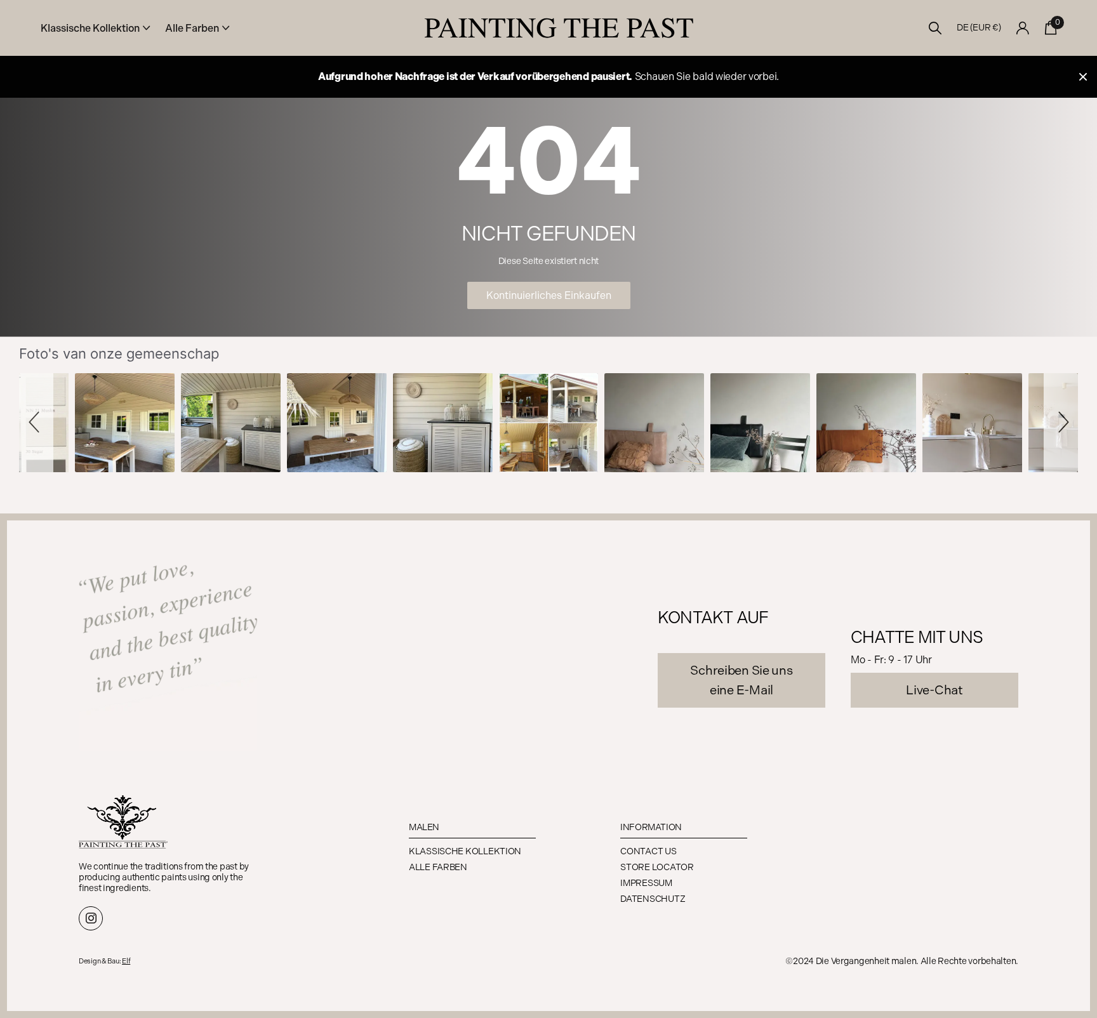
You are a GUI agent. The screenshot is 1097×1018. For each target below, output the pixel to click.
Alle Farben (438, 867)
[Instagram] (91, 918)
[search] (935, 28)
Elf (126, 961)
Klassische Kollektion (465, 851)
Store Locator (656, 867)
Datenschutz (652, 899)
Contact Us (648, 851)
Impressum (646, 883)
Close (1083, 77)
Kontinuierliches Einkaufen (548, 295)
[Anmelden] (1023, 28)
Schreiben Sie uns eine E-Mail (741, 680)
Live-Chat (934, 689)
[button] (36, 423)
